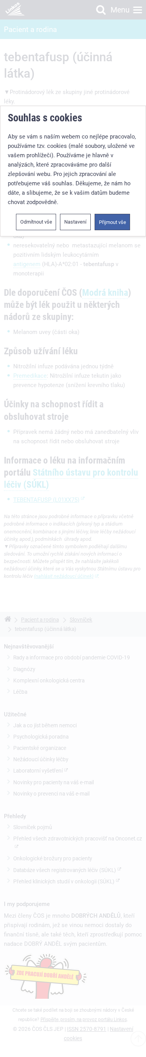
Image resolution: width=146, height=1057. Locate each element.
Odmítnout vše (36, 222)
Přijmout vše (112, 222)
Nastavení (75, 222)
